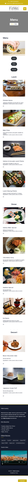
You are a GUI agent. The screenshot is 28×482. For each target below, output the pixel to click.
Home (12, 24)
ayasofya (3, 440)
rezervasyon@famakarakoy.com (14, 3)
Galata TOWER (5, 443)
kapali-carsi (12, 443)
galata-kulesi (15, 440)
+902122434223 (14, 1)
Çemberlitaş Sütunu (20, 443)
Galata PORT (23, 440)
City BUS (9, 440)
